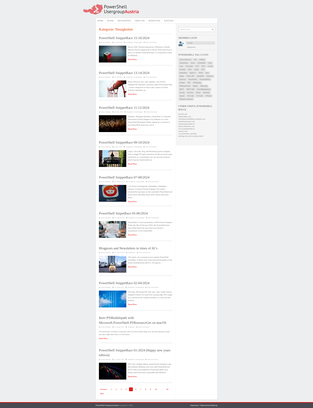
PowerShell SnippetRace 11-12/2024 (124, 107)
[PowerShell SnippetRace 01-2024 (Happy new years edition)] (112, 371)
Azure (193, 63)
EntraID (182, 69)
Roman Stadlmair (106, 42)
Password (210, 76)
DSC (203, 66)
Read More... (133, 59)
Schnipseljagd (138, 42)
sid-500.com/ (182, 114)
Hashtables (183, 73)
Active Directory (185, 60)
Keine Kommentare (151, 42)
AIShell (202, 60)
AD (195, 60)
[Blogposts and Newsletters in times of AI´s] (112, 264)
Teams (198, 92)
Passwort (183, 79)
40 (167, 389)
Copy (210, 63)
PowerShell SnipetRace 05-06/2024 (123, 213)
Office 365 (190, 76)
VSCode (208, 96)
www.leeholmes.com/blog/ (187, 134)
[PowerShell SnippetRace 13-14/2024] (112, 88)
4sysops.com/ (183, 131)
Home (100, 21)
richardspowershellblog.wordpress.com (191, 119)
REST (182, 89)
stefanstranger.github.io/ (186, 124)
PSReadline (197, 83)
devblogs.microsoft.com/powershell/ (190, 136)
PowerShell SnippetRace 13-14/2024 (124, 73)
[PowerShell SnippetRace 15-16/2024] (112, 54)
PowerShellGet (205, 79)
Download (154, 21)
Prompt (182, 83)
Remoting (204, 86)
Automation (184, 63)
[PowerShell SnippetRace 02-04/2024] (112, 299)
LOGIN (190, 43)
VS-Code (190, 96)
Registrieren (191, 47)
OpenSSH (200, 76)
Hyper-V (193, 73)
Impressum (194, 405)
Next (102, 394)
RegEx (195, 86)
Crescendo (189, 66)
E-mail (210, 66)
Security (190, 92)
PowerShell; (193, 79)
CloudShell (201, 63)
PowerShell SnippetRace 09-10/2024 (124, 142)
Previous (103, 389)
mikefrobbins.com (184, 117)
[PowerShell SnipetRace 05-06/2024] (112, 229)
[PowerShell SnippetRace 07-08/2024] (112, 193)
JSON (201, 73)
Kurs (207, 73)
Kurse (110, 21)
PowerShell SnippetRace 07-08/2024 (124, 177)
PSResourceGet (185, 86)
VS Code (199, 96)
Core (181, 66)
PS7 (189, 83)
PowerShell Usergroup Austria (107, 405)
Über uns (140, 21)
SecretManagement (203, 89)
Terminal (206, 92)
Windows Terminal (186, 99)
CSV (197, 66)
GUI (202, 69)
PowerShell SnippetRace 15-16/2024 (124, 38)
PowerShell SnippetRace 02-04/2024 (124, 283)
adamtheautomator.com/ (186, 121)
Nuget (182, 76)
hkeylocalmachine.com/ (186, 126)
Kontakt (169, 21)
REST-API (190, 89)
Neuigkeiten (124, 21)
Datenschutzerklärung (208, 405)
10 (156, 389)
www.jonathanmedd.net (186, 129)
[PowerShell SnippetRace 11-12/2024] (112, 123)
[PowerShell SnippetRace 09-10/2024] (112, 158)
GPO (189, 69)
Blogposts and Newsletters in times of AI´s (128, 248)
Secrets (182, 92)
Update (182, 96)
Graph (196, 69)
